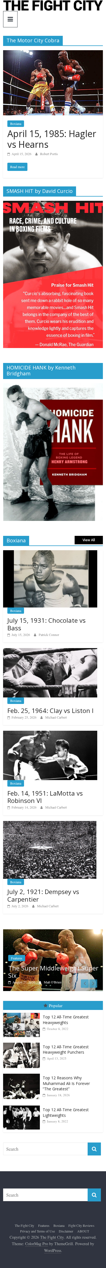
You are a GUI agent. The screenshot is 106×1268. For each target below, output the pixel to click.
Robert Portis (49, 153)
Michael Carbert (56, 717)
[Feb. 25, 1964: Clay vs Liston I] (50, 651)
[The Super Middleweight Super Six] (53, 932)
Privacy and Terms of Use (37, 1231)
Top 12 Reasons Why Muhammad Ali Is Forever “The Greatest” (66, 1083)
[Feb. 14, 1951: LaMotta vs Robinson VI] (50, 733)
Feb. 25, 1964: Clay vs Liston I (50, 710)
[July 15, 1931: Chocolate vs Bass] (50, 553)
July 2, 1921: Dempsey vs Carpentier (43, 895)
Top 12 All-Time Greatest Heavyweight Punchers (66, 1049)
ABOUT (83, 1231)
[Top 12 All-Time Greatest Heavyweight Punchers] (23, 1042)
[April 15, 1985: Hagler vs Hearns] (53, 54)
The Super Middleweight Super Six (53, 971)
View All (89, 540)
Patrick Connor (49, 634)
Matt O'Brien (52, 982)
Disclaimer (66, 1231)
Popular (55, 1005)
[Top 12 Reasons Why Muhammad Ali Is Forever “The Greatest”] (23, 1074)
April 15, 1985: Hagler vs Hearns (51, 138)
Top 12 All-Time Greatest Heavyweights (66, 1019)
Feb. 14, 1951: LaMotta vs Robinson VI (45, 797)
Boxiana (15, 123)
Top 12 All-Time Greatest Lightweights (66, 1112)
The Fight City (24, 1225)
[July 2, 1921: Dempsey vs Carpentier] (49, 824)
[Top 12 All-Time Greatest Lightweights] (23, 1105)
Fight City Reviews (81, 1225)
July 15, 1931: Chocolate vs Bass (46, 624)
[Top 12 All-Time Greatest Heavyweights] (23, 1013)
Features (16, 958)
